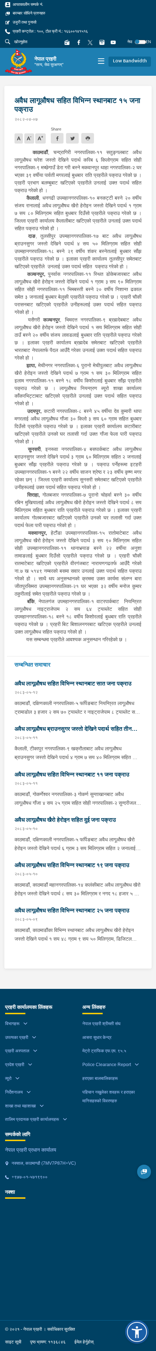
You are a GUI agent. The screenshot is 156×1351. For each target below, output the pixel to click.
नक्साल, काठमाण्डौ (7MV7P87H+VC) (43, 1163)
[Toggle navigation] (101, 62)
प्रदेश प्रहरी (14, 1064)
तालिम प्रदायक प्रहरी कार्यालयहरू (32, 1119)
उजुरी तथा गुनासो (24, 22)
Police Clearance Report (106, 1064)
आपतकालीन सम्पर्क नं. (27, 4)
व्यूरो (8, 1078)
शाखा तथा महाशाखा (20, 1105)
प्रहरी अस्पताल (17, 1050)
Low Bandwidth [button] (130, 61)
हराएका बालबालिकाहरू (100, 1078)
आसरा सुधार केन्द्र (96, 1037)
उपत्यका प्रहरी (16, 1037)
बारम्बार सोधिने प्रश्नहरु (28, 13)
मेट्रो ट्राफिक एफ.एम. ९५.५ (104, 1050)
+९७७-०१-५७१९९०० (29, 1177)
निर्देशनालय (14, 1092)
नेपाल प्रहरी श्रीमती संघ (101, 1023)
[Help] (144, 1172)
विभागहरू (12, 1023)
